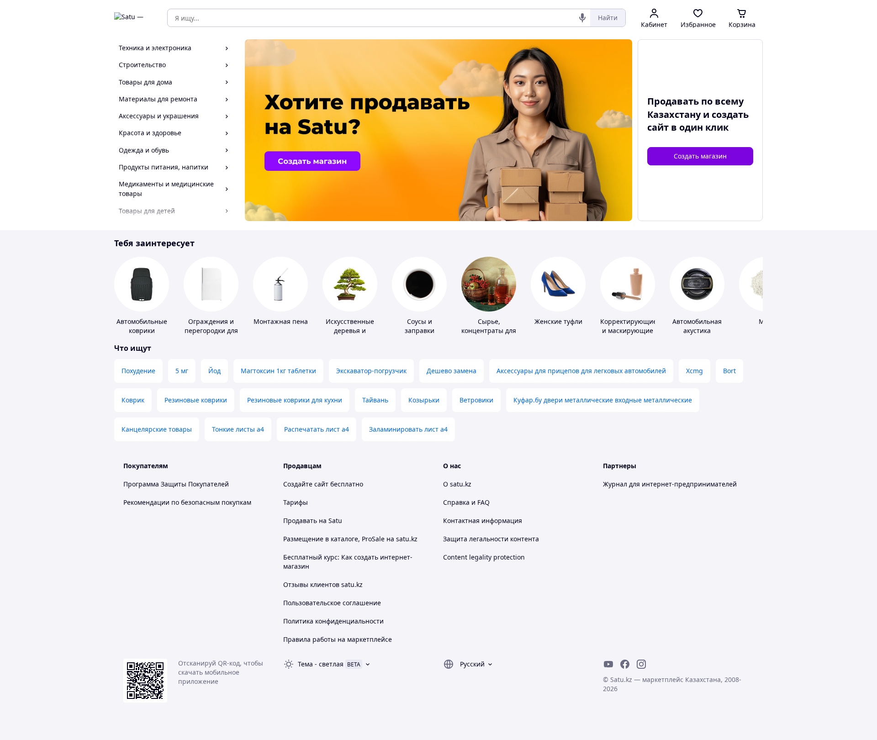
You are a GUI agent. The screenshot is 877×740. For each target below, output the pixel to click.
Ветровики (476, 400)
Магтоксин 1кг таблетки (278, 370)
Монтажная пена (281, 321)
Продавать (300, 520)
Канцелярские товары (157, 429)
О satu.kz (457, 484)
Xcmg (694, 370)
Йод (214, 370)
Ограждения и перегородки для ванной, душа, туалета (211, 335)
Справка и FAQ (466, 502)
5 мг (181, 370)
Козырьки (423, 400)
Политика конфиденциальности (333, 621)
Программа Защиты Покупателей (176, 484)
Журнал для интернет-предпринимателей (670, 484)
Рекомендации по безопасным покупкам (187, 502)
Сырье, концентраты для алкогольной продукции (488, 335)
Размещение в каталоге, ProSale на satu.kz (350, 538)
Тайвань (375, 400)
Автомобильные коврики (141, 326)
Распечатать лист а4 (316, 429)
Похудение (138, 370)
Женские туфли (558, 321)
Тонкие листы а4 (238, 429)
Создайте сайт (305, 484)
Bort (729, 370)
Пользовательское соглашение (332, 602)
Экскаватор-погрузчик (371, 370)
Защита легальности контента (491, 538)
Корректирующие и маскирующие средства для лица (628, 335)
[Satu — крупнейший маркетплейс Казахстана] (134, 17)
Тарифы (295, 502)
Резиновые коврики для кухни (294, 400)
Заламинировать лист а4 (408, 429)
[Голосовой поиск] (582, 17)
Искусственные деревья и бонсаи (350, 330)
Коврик (133, 400)
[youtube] (608, 664)
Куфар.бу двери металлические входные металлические (602, 400)
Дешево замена (451, 370)
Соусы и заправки (419, 326)
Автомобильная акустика (697, 326)
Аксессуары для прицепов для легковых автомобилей (581, 370)
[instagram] (641, 664)
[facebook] (624, 664)
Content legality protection (484, 557)
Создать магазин (700, 156)
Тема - (320, 664)
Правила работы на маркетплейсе (337, 639)
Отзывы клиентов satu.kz (323, 584)
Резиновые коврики (195, 400)
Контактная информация (482, 520)
